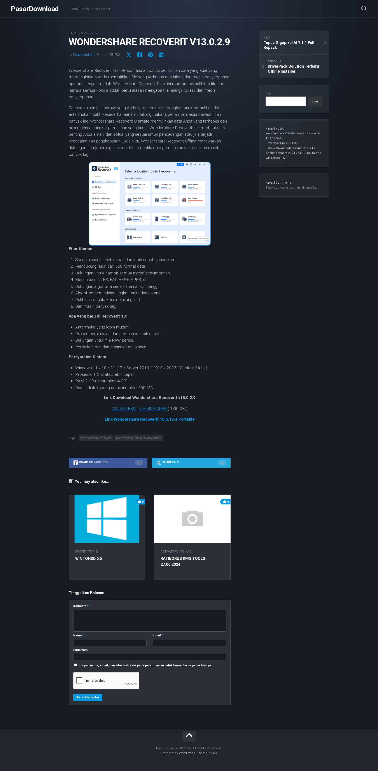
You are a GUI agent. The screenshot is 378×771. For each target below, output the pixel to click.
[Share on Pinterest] (150, 54)
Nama (78, 635)
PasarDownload (35, 9)
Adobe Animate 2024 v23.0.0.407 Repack (294, 153)
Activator (169, 551)
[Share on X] (129, 54)
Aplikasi (185, 551)
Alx (215, 753)
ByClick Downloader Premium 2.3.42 (290, 148)
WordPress (187, 753)
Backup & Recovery (84, 33)
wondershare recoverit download (138, 438)
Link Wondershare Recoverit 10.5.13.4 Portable (150, 419)
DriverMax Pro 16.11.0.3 (282, 143)
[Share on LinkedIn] (161, 54)
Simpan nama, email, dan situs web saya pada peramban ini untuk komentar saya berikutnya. (145, 665)
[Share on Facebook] (139, 54)
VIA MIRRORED (153, 408)
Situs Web (80, 650)
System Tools (86, 551)
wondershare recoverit (95, 438)
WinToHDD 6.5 (88, 558)
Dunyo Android (83, 55)
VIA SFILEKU (124, 408)
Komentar (81, 606)
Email (158, 635)
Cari (268, 94)
